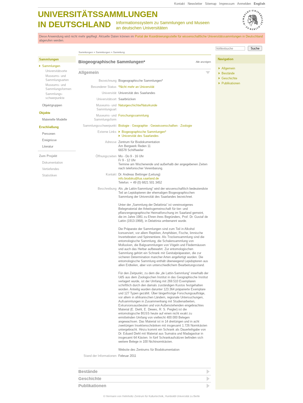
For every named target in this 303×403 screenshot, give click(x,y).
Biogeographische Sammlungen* (144, 132)
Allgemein (88, 72)
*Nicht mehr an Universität (136, 87)
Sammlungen (86, 52)
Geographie (140, 125)
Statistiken (49, 175)
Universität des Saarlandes (140, 136)
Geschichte (89, 378)
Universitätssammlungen (98, 14)
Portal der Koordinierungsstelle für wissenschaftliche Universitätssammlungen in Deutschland (199, 36)
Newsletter (195, 3)
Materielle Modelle (54, 119)
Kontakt (179, 3)
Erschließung (49, 127)
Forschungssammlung (133, 115)
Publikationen (92, 385)
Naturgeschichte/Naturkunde (137, 105)
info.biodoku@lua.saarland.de (138, 178)
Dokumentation (52, 162)
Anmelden (244, 3)
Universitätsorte (56, 71)
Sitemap (210, 3)
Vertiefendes (50, 169)
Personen (48, 133)
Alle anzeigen (203, 61)
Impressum (227, 3)
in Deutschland (74, 24)
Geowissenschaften (164, 125)
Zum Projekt (48, 156)
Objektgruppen (52, 105)
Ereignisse (49, 140)
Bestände (88, 371)
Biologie (123, 125)
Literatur (47, 146)
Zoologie (186, 125)
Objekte (44, 113)
